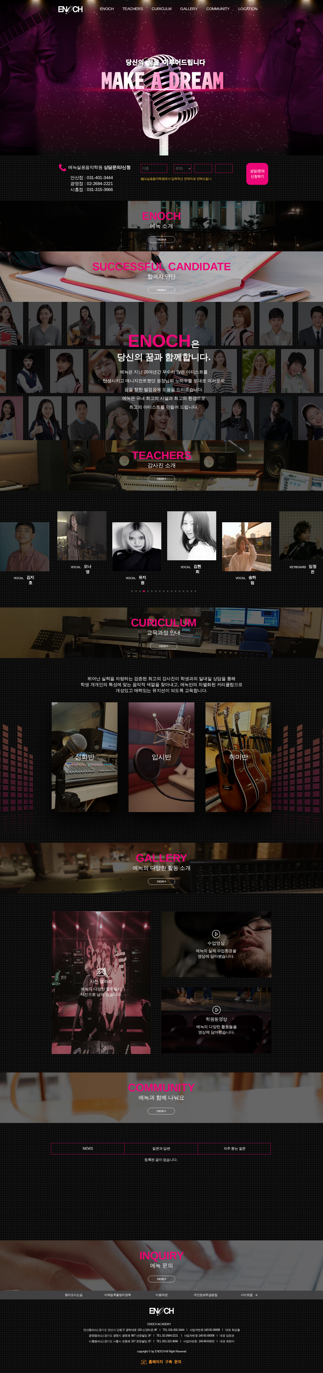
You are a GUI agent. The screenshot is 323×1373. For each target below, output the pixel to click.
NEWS (88, 1148)
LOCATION (247, 9)
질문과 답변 (161, 1148)
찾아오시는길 (74, 1295)
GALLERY (189, 9)
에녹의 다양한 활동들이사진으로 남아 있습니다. (101, 988)
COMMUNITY (218, 9)
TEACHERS (132, 9)
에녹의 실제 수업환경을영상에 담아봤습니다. (216, 950)
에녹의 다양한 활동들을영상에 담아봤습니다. (216, 1025)
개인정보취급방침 (205, 1295)
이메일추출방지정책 (117, 1295)
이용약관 (161, 1295)
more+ (161, 1279)
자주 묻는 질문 (235, 1148)
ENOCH (107, 9)
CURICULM (161, 9)
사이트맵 (247, 1295)
